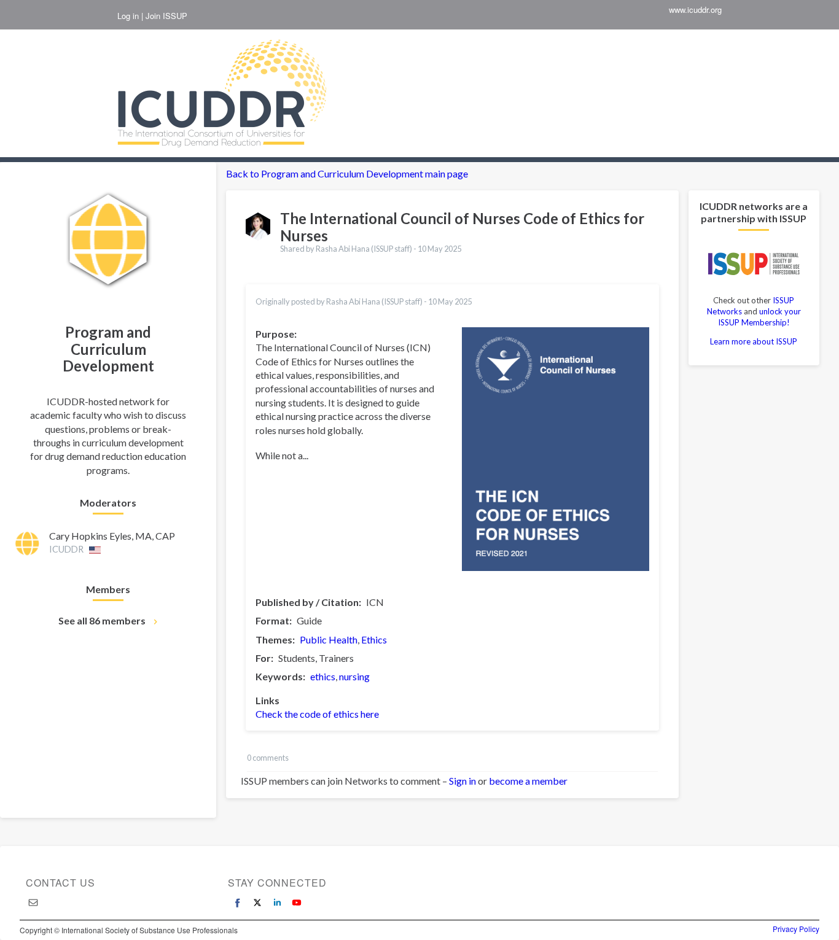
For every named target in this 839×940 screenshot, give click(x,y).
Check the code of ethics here (317, 714)
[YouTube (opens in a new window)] (296, 902)
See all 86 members (102, 620)
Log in (128, 16)
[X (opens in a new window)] (257, 902)
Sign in (462, 781)
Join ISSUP (166, 16)
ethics (322, 676)
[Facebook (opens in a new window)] (237, 902)
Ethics (374, 639)
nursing (354, 676)
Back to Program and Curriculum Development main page (347, 173)
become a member (528, 781)
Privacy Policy (796, 929)
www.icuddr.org (695, 10)
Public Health (328, 639)
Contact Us (60, 883)
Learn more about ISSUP (753, 341)
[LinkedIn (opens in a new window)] (277, 902)
